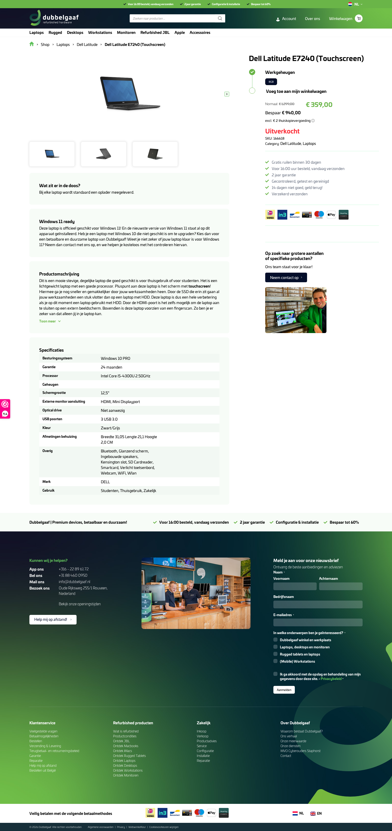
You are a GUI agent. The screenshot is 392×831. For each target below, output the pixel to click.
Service (202, 746)
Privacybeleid (331, 678)
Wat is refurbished (126, 731)
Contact (286, 755)
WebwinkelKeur (137, 827)
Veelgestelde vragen (43, 731)
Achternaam (328, 578)
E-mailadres (283, 614)
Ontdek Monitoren (125, 775)
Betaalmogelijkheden (43, 736)
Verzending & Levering (45, 746)
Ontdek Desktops (125, 765)
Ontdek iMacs (122, 751)
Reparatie (35, 760)
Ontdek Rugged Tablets (129, 755)
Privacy (121, 827)
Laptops (309, 143)
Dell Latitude (290, 143)
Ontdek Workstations (128, 770)
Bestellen (35, 741)
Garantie (35, 755)
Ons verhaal (289, 736)
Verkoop (202, 736)
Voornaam (281, 578)
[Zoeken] (220, 18)
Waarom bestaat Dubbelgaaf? (302, 731)
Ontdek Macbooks (125, 746)
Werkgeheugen (280, 72)
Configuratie (205, 751)
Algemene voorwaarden (101, 827)
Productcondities (124, 736)
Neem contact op (284, 277)
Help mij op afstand (43, 765)
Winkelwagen (340, 18)
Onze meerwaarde (293, 741)
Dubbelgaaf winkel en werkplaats (305, 640)
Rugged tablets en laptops (300, 654)
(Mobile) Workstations (297, 661)
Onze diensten (291, 746)
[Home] (54, 18)
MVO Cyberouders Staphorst (301, 751)
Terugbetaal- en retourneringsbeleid (54, 751)
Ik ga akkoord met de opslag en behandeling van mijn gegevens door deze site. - (320, 676)
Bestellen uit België (42, 770)
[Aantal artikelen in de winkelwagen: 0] (359, 18)
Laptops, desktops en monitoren (305, 647)
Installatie (203, 755)
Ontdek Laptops (124, 760)
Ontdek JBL (121, 741)
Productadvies (207, 741)
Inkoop (201, 731)
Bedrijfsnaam (283, 596)
